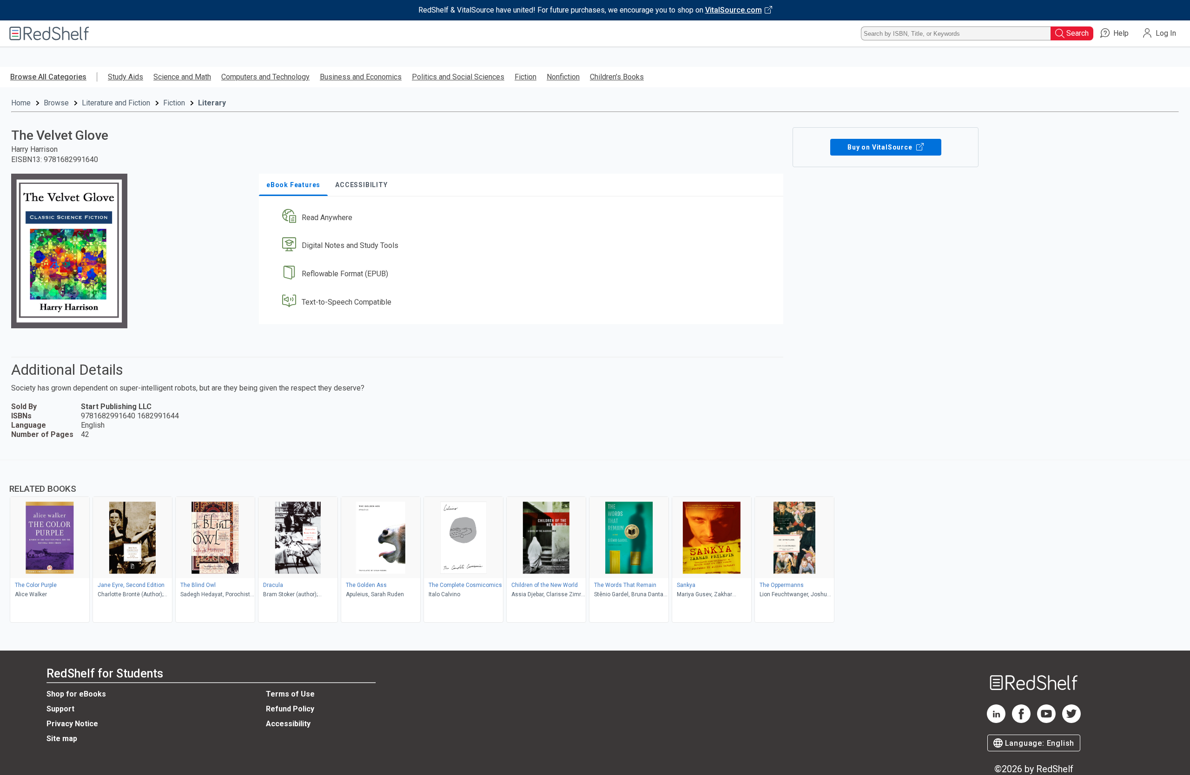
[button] (523, 217)
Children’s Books (617, 76)
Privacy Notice (72, 723)
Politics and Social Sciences (458, 76)
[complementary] (595, 542)
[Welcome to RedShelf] (49, 33)
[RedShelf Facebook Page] (1021, 720)
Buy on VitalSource (880, 147)
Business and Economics (361, 76)
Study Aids (125, 76)
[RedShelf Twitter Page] (1071, 720)
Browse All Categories (48, 76)
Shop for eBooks (76, 694)
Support (60, 708)
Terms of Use (290, 694)
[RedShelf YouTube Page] (1046, 720)
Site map (61, 738)
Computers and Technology (265, 76)
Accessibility (288, 723)
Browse (56, 102)
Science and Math (182, 76)
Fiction (525, 76)
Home (21, 102)
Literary (212, 102)
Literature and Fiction (116, 102)
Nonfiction (563, 76)
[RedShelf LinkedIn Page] (996, 720)
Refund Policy (290, 708)
